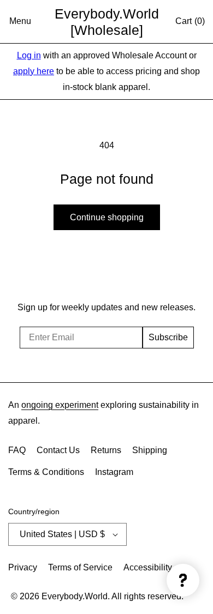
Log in (29, 55)
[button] (20, 22)
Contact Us (58, 450)
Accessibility (147, 567)
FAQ (17, 450)
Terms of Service (80, 567)
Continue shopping (107, 217)
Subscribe (168, 337)
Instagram (114, 472)
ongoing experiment (59, 405)
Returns (106, 450)
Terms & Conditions (46, 472)
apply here (33, 71)
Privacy (22, 567)
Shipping (149, 450)
